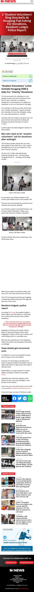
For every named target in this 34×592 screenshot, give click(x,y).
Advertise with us (26, 562)
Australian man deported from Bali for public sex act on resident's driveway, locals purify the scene (24, 429)
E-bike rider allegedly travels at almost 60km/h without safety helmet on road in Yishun (24, 452)
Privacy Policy (17, 581)
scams (3, 375)
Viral (24, 53)
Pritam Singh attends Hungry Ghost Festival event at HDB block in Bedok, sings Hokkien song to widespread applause (23, 416)
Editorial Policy (17, 578)
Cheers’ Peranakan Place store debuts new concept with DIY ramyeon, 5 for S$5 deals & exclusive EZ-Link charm (24, 507)
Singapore (19, 53)
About (17, 577)
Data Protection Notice (18, 579)
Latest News (11, 53)
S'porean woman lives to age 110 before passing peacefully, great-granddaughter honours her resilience (23, 441)
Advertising (18, 575)
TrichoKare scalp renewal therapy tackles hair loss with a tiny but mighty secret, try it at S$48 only (24, 520)
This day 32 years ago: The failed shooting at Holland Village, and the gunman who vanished (24, 463)
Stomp (12, 312)
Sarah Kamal (11, 63)
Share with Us (11, 562)
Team (17, 582)
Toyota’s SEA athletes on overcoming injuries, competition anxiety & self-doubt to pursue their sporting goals (24, 483)
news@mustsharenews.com (20, 388)
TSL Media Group (24, 588)
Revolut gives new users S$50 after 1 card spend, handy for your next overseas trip (23, 494)
